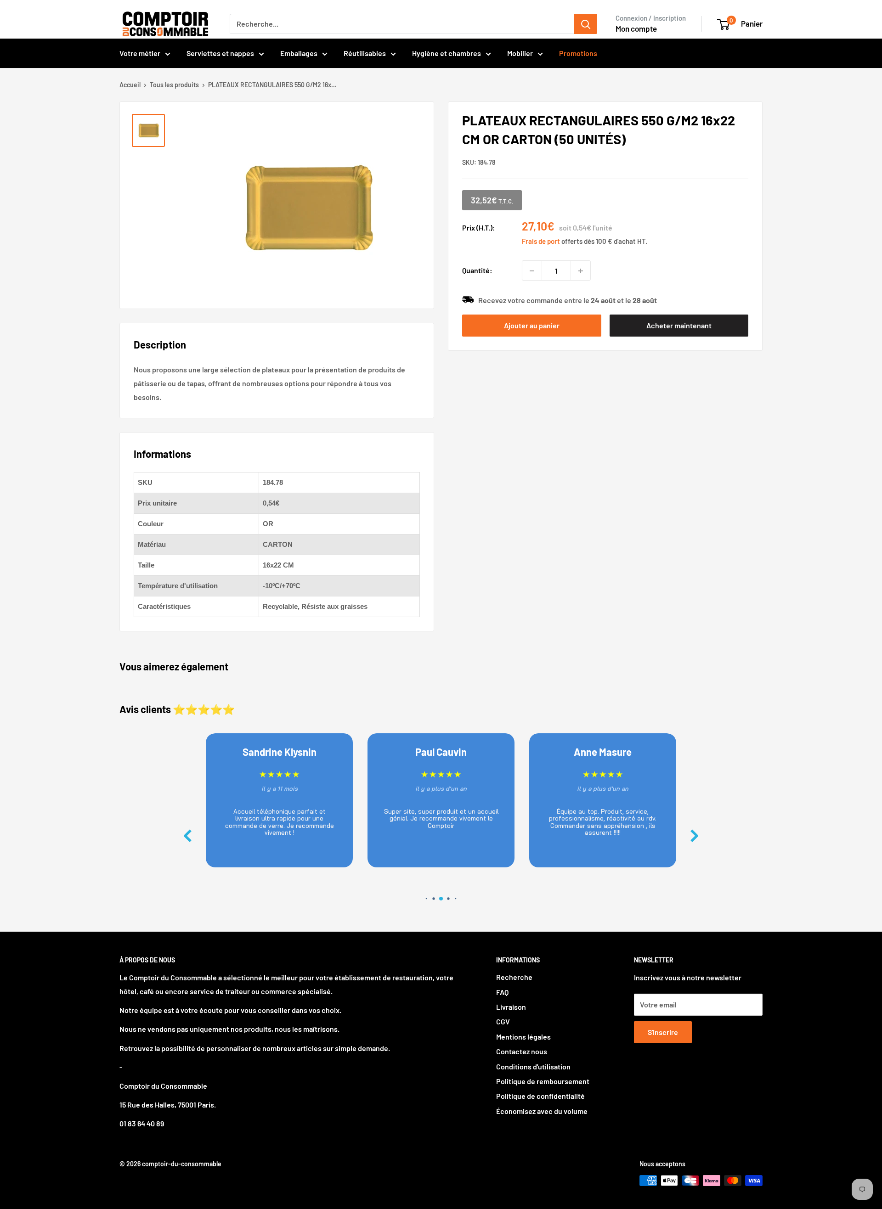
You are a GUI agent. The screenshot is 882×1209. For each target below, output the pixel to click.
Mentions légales (523, 1036)
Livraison (511, 1006)
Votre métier (139, 53)
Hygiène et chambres (446, 53)
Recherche (514, 977)
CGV (503, 1021)
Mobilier (520, 53)
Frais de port (541, 241)
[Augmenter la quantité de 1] (580, 271)
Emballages (298, 53)
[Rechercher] (585, 24)
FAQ (502, 992)
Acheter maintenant (679, 325)
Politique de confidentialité (540, 1095)
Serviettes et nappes (220, 53)
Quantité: (477, 270)
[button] (695, 836)
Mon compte (636, 28)
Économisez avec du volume (542, 1111)
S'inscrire (663, 1032)
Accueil (130, 85)
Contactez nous (521, 1051)
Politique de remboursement (542, 1081)
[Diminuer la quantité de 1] (532, 271)
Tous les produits (174, 85)
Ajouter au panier (532, 325)
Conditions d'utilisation (533, 1066)
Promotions (578, 53)
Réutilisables (365, 53)
